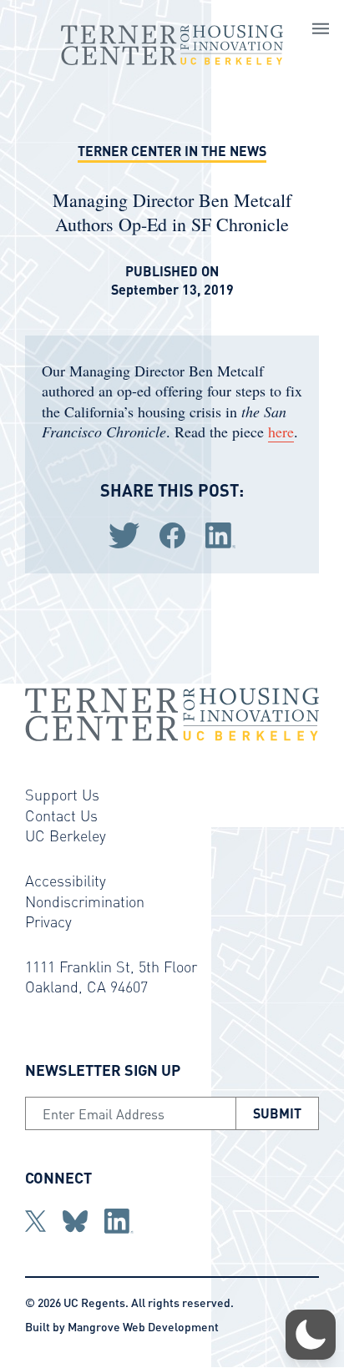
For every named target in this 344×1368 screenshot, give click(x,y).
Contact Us (61, 815)
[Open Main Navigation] (320, 31)
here (281, 432)
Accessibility (65, 880)
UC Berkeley (65, 835)
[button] (311, 1335)
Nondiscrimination (84, 901)
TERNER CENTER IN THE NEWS (172, 150)
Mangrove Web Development (143, 1326)
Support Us (62, 794)
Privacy (48, 921)
